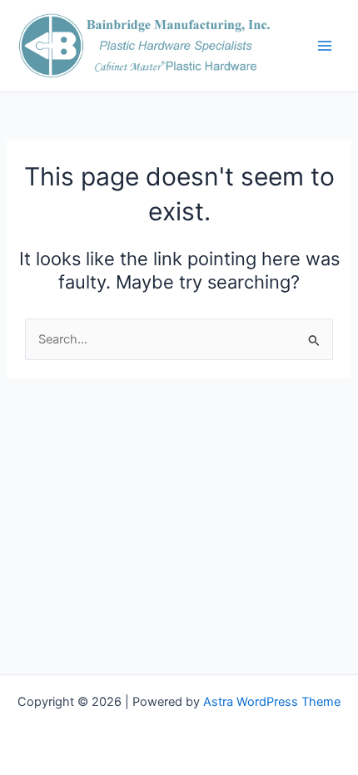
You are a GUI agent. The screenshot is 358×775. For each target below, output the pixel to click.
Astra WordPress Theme (272, 701)
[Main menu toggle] (324, 45)
